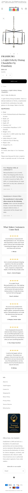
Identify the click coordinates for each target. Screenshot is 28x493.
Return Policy (6, 397)
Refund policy (6, 408)
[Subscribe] (23, 471)
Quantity (3, 72)
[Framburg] (14, 56)
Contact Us (6, 389)
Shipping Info (6, 393)
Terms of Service (7, 404)
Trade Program (7, 385)
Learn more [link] (6, 189)
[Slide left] (10, 53)
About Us (5, 382)
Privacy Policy (6, 400)
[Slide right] (17, 53)
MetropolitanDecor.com (12, 490)
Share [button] (4, 86)
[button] (2, 9)
